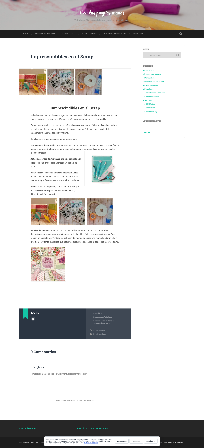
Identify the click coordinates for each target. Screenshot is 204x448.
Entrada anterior (99, 330)
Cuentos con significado (155, 93)
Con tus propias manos (102, 12)
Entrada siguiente (99, 334)
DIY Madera (150, 104)
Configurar (150, 441)
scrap (108, 323)
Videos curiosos (152, 97)
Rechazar (136, 441)
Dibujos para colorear (114, 34)
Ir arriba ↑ (180, 442)
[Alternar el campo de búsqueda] (181, 34)
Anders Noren (165, 442)
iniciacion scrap (99, 321)
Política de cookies (27, 428)
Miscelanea (139, 34)
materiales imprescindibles (103, 322)
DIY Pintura (150, 108)
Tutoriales (67, 34)
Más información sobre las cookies (93, 428)
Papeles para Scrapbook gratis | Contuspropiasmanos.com (59, 374)
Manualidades (89, 34)
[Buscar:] (162, 55)
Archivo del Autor (33, 318)
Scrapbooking (98, 317)
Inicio (26, 34)
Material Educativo (151, 85)
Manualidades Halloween (154, 82)
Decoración (148, 70)
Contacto (146, 133)
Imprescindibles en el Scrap (62, 56)
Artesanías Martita (45, 34)
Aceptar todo (122, 441)
